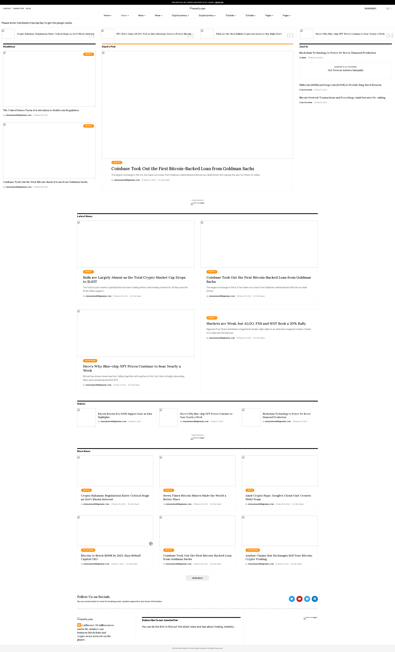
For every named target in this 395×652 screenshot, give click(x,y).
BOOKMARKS (370, 8)
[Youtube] (299, 599)
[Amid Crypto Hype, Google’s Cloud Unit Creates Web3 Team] (280, 471)
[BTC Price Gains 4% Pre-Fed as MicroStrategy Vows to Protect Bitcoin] (107, 34)
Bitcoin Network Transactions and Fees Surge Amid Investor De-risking (342, 97)
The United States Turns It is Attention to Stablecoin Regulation (41, 110)
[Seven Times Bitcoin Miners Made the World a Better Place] (197, 471)
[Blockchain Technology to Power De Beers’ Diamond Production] (251, 417)
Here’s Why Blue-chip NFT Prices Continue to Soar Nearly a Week (350, 33)
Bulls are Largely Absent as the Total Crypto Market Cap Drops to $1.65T (134, 279)
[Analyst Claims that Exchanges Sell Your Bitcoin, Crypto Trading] (280, 531)
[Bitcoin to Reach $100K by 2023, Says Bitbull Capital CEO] (115, 531)
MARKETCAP (18, 8)
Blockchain (306, 90)
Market (88, 54)
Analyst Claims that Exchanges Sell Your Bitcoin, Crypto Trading (278, 557)
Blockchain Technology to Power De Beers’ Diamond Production (337, 52)
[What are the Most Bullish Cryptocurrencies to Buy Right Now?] (207, 34)
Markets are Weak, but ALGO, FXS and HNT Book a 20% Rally (256, 323)
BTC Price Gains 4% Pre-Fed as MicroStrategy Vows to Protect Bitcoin (153, 33)
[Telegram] (307, 599)
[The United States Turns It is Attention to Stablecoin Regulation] (49, 79)
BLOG (28, 8)
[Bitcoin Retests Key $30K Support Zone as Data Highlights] (86, 417)
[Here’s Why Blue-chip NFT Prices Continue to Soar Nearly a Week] (306, 34)
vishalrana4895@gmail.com (18, 115)
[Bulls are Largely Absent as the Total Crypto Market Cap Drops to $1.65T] (135, 244)
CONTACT (7, 8)
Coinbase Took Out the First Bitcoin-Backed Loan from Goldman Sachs (45, 181)
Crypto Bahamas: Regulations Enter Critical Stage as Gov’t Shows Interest (55, 33)
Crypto (88, 126)
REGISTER (219, 2)
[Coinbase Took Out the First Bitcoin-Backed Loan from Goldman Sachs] (49, 150)
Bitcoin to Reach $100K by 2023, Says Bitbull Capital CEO (111, 557)
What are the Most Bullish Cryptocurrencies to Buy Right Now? (249, 33)
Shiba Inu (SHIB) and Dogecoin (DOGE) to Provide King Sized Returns (340, 84)
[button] (380, 8)
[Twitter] (292, 599)
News (303, 58)
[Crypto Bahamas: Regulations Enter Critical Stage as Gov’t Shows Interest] (8, 34)
